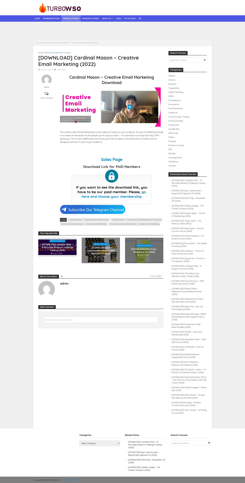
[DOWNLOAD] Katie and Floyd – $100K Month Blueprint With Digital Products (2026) (189, 317)
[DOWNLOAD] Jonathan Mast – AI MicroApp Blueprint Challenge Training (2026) (104, 27)
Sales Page (111, 159)
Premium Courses (71, 18)
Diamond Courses (90, 18)
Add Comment (46, 98)
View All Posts (155, 276)
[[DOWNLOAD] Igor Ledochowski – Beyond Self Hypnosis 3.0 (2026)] (52, 33)
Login (118, 18)
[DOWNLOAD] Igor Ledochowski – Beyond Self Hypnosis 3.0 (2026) (99, 33)
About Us (106, 18)
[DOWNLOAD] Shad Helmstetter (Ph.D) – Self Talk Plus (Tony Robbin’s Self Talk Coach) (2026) (189, 380)
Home (37, 18)
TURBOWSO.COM (67, 480)
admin (46, 87)
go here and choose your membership (114, 194)
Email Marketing (46, 53)
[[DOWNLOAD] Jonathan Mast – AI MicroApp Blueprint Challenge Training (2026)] (52, 27)
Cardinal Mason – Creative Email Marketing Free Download (136, 220)
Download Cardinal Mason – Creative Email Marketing (84, 224)
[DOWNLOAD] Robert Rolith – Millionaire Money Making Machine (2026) (187, 291)
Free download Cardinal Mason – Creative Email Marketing (134, 224)
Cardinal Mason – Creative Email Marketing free (89, 220)
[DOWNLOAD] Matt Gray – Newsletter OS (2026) (144, 250)
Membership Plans (51, 18)
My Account (130, 18)
